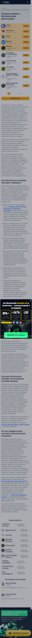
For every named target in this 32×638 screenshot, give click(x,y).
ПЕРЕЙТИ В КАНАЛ (16, 335)
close (30, 300)
